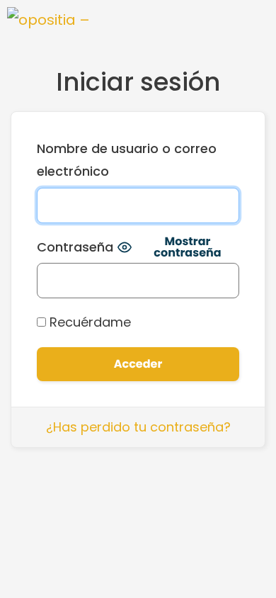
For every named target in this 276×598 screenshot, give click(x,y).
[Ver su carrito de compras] (209, 21)
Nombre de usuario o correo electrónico (127, 160)
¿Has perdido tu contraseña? (138, 427)
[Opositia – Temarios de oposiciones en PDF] (50, 21)
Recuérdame (88, 322)
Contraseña (75, 247)
